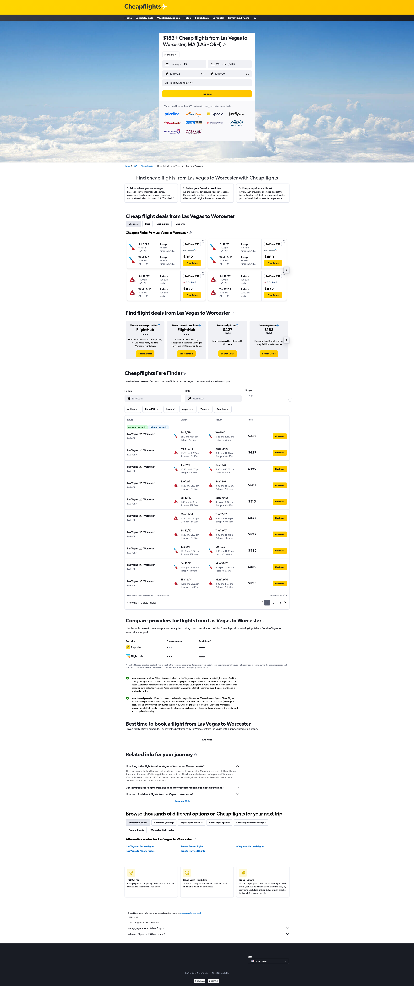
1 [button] (267, 602)
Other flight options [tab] (219, 822)
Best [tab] (147, 224)
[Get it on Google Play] (199, 981)
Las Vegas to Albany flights (140, 851)
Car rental (218, 17)
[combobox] (171, 54)
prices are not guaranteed (190, 913)
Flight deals (202, 17)
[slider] (290, 400)
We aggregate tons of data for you (146, 928)
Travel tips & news (238, 17)
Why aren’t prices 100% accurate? (146, 934)
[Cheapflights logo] (143, 7)
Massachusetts (147, 166)
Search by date (144, 17)
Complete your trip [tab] (164, 822)
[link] (145, 353)
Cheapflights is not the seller (143, 922)
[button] (224, 45)
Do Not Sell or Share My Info (196, 973)
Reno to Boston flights (192, 846)
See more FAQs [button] (182, 801)
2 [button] (273, 602)
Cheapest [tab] (133, 224)
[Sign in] (254, 18)
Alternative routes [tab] (138, 822)
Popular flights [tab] (136, 830)
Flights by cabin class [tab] (191, 822)
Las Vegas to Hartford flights (249, 846)
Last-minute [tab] (163, 224)
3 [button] (280, 602)
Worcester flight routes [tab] (162, 830)
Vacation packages (168, 17)
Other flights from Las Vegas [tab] (251, 822)
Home (128, 17)
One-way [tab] (180, 224)
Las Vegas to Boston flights (140, 846)
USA (135, 166)
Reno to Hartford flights (193, 851)
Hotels (187, 17)
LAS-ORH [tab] (207, 739)
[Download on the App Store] (213, 981)
